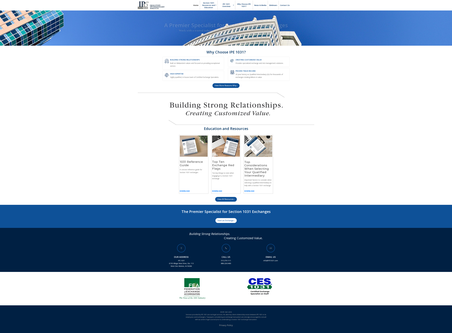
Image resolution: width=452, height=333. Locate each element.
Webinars (273, 5)
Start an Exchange (226, 34)
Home (195, 5)
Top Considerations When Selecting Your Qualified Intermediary (256, 168)
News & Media (260, 5)
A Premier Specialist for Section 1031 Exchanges (226, 22)
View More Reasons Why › (226, 85)
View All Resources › (226, 199)
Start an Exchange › (226, 220)
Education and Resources (226, 128)
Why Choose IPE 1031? (244, 5)
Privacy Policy (226, 325)
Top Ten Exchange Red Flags (223, 165)
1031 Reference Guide (191, 163)
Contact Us (285, 5)
